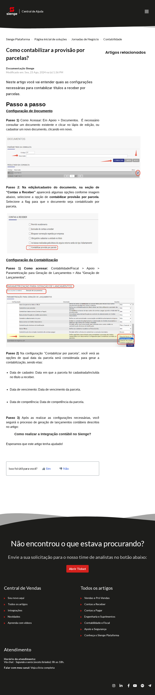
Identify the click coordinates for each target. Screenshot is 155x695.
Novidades (14, 616)
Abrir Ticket (77, 568)
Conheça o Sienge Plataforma (101, 635)
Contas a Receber (94, 604)
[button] (146, 11)
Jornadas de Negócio (85, 39)
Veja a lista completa (43, 667)
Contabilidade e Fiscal (97, 622)
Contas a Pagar (93, 610)
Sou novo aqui (16, 597)
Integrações (15, 610)
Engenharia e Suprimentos (99, 616)
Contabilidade (112, 39)
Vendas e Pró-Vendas (97, 597)
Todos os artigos (18, 604)
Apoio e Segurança (95, 629)
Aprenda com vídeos (20, 622)
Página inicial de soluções (50, 39)
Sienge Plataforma (18, 39)
